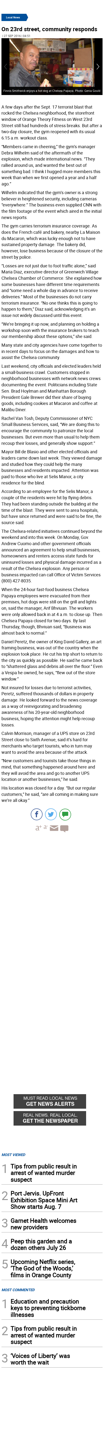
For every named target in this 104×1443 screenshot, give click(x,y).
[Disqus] (52, 897)
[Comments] (65, 814)
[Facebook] (37, 814)
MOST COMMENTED (18, 1289)
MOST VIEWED (13, 1154)
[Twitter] (51, 814)
